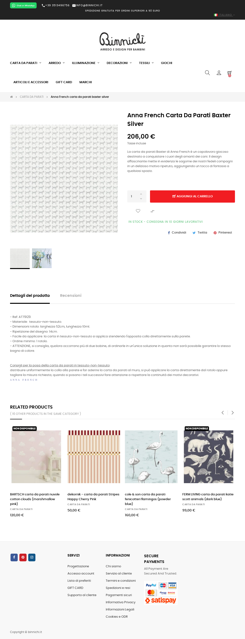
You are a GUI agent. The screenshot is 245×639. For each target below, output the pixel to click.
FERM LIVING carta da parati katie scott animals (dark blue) (208, 497)
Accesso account (80, 573)
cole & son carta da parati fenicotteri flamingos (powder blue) (148, 499)
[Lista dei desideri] (138, 211)
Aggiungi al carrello (194, 196)
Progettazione (78, 566)
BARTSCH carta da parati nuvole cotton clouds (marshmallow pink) (35, 499)
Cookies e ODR (117, 616)
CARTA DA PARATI (21, 509)
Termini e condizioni (121, 580)
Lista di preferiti (79, 580)
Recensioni (70, 296)
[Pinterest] (23, 557)
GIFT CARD (75, 588)
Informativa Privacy (120, 602)
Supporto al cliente (81, 595)
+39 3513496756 (55, 5)
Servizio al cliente (119, 573)
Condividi (179, 232)
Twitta (202, 232)
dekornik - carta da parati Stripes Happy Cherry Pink (93, 497)
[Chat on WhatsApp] (23, 5)
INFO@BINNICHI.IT (87, 5)
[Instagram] (31, 557)
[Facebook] (14, 557)
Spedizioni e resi (118, 588)
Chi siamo (113, 566)
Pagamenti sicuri (119, 595)
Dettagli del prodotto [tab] (30, 296)
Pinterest (225, 232)
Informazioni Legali (120, 609)
